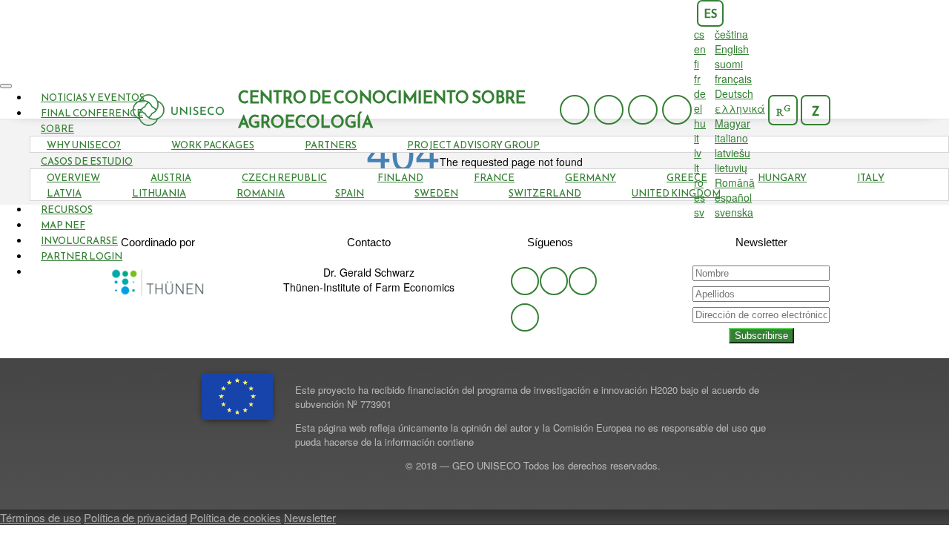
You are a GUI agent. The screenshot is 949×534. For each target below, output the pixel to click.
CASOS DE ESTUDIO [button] (87, 161)
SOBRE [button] (57, 129)
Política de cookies (235, 517)
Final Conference (92, 113)
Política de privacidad (135, 517)
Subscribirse (761, 335)
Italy (870, 178)
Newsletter (310, 517)
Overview (73, 178)
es (710, 13)
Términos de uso (40, 517)
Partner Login (81, 256)
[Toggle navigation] (6, 86)
